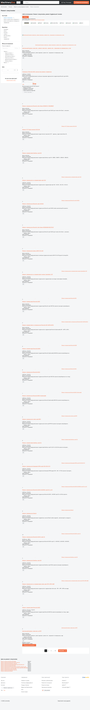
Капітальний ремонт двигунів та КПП (31, 631)
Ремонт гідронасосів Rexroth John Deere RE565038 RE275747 (38, 227)
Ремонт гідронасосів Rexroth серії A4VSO (33, 203)
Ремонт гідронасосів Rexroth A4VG (31, 372)
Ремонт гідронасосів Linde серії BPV (31, 419)
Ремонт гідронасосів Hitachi (29, 513)
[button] (23, 58)
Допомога (3, 682)
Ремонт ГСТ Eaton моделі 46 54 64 (31, 129)
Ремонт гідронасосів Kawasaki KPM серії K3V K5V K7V (36, 466)
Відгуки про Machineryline (26, 687)
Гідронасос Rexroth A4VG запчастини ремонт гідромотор (37, 71)
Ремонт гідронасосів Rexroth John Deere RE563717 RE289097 (38, 106)
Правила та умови (25, 680)
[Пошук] (24, 2)
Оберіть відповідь (28, 92)
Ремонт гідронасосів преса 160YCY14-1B (32, 251)
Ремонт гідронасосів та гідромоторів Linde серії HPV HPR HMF (38, 584)
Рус (4, 690)
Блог (22, 689)
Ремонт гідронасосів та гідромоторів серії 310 (34, 180)
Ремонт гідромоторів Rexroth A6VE (31, 607)
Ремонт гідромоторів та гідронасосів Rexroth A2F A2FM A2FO (38, 325)
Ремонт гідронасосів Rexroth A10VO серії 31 (33, 537)
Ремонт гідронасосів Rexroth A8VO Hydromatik (34, 395)
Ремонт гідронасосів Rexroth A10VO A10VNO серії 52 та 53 (37, 490)
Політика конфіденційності (27, 682)
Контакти (3, 685)
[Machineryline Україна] (8, 2)
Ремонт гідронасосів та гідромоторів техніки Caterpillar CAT (37, 274)
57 (55, 650)
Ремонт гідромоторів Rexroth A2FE (31, 301)
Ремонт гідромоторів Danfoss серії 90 (31, 153)
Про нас (2, 680)
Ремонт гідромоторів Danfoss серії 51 (31, 442)
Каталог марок (24, 691)
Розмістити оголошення (29, 645)
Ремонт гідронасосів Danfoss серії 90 (31, 560)
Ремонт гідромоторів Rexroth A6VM (31, 348)
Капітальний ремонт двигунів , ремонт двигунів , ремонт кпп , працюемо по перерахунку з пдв (46, 48)
